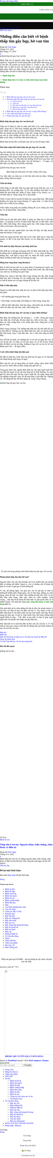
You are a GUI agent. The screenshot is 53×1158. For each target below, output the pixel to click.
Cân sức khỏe (10, 909)
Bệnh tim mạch (14, 28)
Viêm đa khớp (17, 101)
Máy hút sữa (10, 916)
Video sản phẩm (11, 943)
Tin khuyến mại (16, 1099)
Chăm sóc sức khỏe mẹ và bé (21, 1096)
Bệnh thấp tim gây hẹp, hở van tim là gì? (21, 97)
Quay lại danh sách (7, 639)
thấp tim (3, 632)
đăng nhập (12, 875)
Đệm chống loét (11, 947)
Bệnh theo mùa (16, 1090)
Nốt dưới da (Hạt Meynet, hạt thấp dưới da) (27, 105)
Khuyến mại (10, 914)
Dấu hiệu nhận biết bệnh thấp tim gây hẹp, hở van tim (25, 99)
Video (7, 938)
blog (6, 905)
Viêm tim (16, 103)
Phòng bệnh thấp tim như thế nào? (19, 116)
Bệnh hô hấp (10, 891)
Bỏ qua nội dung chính (9, 1)
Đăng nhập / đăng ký (13, 1125)
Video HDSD (10, 941)
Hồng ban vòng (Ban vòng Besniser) (25, 107)
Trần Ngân (12, 47)
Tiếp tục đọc (5, 865)
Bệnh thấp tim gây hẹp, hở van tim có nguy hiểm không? (26, 111)
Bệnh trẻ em (4, 840)
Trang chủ (4, 28)
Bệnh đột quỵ (10, 902)
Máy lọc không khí (12, 918)
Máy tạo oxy (10, 923)
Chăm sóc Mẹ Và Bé (13, 911)
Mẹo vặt (8, 932)
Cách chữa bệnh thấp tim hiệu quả (18, 114)
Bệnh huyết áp (10, 894)
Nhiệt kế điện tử (11, 934)
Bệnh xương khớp (12, 900)
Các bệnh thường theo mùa (15, 907)
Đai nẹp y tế (9, 945)
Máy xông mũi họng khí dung (16, 925)
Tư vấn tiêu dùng (11, 936)
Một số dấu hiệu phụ (19, 109)
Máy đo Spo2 (10, 929)
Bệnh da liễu (10, 889)
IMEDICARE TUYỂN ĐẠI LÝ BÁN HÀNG (24, 1056)
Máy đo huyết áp (11, 927)
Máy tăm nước (10, 920)
